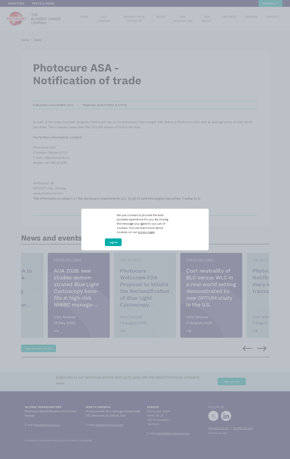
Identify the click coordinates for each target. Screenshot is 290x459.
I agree (113, 242)
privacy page (146, 232)
